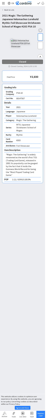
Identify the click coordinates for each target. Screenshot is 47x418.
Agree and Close (22, 408)
